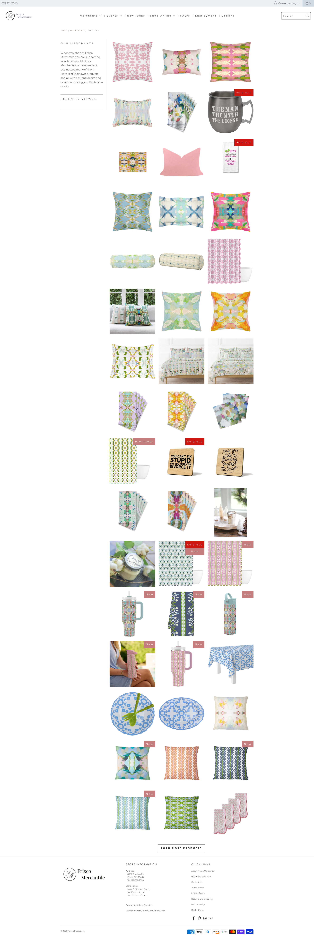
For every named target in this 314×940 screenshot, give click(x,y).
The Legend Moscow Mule (230, 112)
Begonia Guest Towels (181, 511)
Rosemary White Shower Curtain (181, 564)
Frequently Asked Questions (139, 905)
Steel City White (230, 512)
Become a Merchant (201, 876)
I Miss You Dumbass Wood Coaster (230, 461)
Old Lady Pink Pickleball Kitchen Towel (230, 157)
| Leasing (227, 15)
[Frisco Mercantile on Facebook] (193, 918)
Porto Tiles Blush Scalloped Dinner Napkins (230, 813)
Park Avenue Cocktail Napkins (230, 411)
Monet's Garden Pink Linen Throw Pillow (181, 62)
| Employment (204, 15)
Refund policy (198, 904)
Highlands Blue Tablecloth (230, 664)
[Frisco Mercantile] (18, 16)
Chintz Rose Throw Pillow (132, 62)
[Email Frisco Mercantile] (210, 918)
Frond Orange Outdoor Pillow (181, 763)
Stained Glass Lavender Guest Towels (132, 411)
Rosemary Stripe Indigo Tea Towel (181, 614)
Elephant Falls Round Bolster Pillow (132, 262)
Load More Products (181, 848)
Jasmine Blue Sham (181, 212)
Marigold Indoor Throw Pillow (230, 311)
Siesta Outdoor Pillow (230, 714)
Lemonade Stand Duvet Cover (181, 361)
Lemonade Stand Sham (132, 112)
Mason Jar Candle (132, 564)
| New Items (134, 15)
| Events (112, 15)
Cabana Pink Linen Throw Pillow (230, 62)
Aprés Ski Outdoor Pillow (181, 813)
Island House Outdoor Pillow (132, 763)
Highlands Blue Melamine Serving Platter (181, 714)
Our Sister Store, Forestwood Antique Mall (146, 910)
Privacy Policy (198, 893)
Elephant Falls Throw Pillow (181, 311)
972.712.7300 (10, 3)
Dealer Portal (197, 910)
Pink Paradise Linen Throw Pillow (230, 212)
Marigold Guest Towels (181, 411)
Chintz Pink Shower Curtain (230, 262)
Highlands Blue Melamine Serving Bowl (132, 714)
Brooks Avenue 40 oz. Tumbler (132, 614)
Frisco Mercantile (76, 931)
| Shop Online (160, 15)
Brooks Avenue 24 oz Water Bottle (230, 614)
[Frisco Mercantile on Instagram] (205, 918)
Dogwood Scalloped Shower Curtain (132, 461)
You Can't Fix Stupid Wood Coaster (181, 461)
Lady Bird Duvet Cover (230, 361)
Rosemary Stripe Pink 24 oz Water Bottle (132, 664)
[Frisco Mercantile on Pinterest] (199, 918)
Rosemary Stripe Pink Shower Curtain (230, 564)
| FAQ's (184, 15)
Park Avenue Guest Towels (181, 112)
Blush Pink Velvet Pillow (181, 162)
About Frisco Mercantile (202, 871)
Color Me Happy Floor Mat (132, 162)
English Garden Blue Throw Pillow (132, 212)
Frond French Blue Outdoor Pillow (132, 813)
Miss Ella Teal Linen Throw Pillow (132, 311)
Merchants (89, 15)
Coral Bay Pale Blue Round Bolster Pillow (181, 262)
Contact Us (196, 882)
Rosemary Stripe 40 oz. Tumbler (181, 664)
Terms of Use (197, 887)
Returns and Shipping (202, 899)
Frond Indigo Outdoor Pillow (230, 763)
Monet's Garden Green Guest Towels (132, 511)
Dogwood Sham (132, 361)
